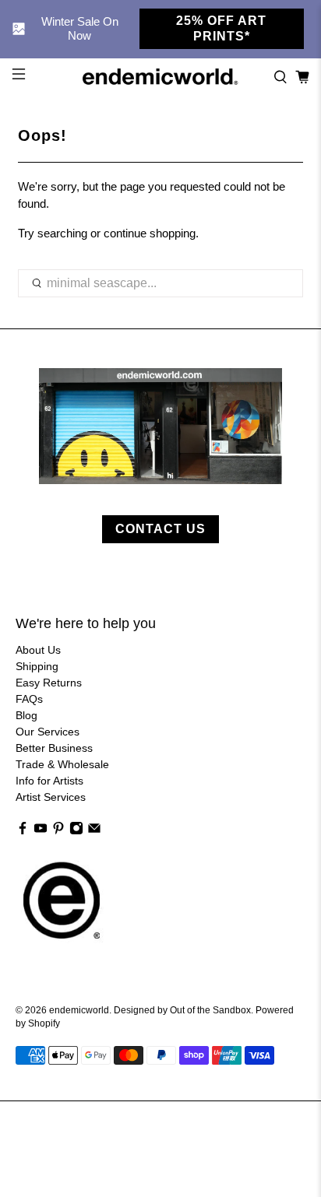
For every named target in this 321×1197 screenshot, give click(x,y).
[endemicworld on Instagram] (76, 831)
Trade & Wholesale (62, 764)
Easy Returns (49, 682)
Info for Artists (49, 780)
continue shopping (150, 233)
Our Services (47, 731)
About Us (38, 650)
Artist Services (51, 797)
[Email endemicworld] (94, 831)
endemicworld (79, 1010)
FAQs (29, 699)
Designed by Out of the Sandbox (182, 1010)
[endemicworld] (160, 77)
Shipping (37, 666)
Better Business (54, 748)
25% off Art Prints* (221, 28)
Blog (26, 715)
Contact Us (160, 528)
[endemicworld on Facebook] (23, 831)
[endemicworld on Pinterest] (58, 831)
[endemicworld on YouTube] (41, 831)
